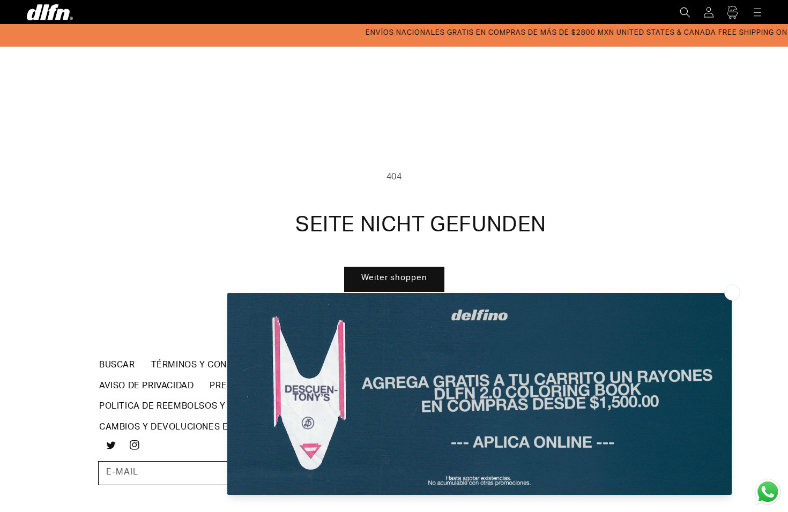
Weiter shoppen (394, 278)
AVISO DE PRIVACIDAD (146, 386)
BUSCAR (117, 366)
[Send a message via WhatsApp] (768, 492)
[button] (685, 12)
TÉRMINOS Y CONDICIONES (210, 366)
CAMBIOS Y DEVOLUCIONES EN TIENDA (184, 428)
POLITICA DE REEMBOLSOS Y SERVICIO (184, 407)
